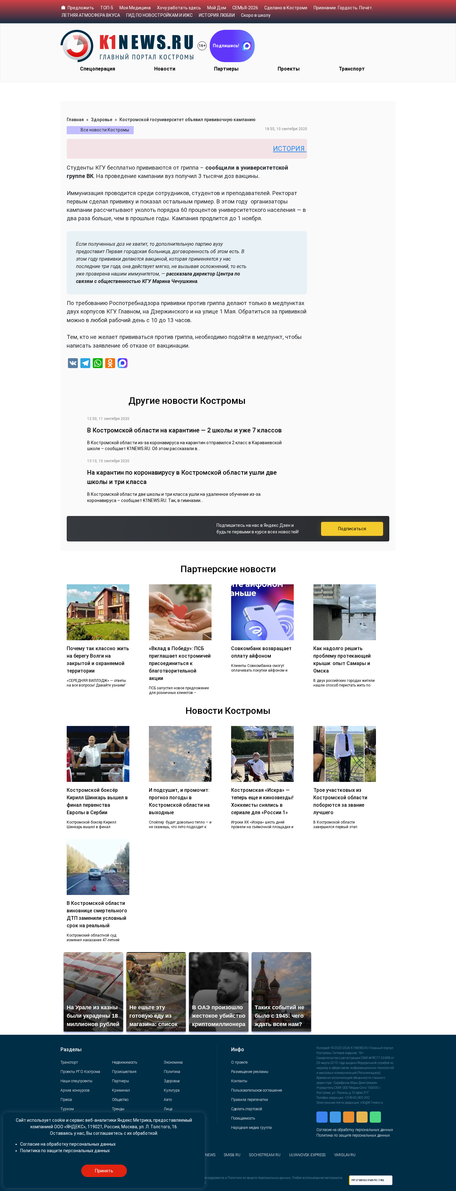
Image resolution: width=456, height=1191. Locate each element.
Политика (172, 1072)
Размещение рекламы (249, 1072)
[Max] (122, 364)
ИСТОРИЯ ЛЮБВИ (217, 15)
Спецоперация (97, 69)
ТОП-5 (106, 7)
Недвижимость (124, 1062)
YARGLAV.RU (344, 1155)
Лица (168, 1109)
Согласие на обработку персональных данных (354, 1130)
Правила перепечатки (249, 1099)
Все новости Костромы (105, 129)
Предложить (81, 7)
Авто (168, 1099)
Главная (75, 119)
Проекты (289, 69)
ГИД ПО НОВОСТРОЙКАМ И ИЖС (159, 15)
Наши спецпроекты (76, 1081)
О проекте (239, 1062)
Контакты (239, 1081)
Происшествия (124, 1072)
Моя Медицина (135, 7)
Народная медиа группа (251, 1127)
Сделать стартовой (246, 1109)
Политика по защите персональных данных (353, 1135)
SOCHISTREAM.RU (264, 1155)
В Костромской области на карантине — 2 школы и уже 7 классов (184, 430)
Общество (120, 1099)
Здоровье (101, 119)
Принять (104, 1171)
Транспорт (352, 69)
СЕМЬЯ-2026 (245, 7)
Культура (172, 1090)
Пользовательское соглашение (256, 1090)
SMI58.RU (232, 1155)
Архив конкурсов (75, 1090)
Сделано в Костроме (285, 7)
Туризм (67, 1109)
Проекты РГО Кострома (80, 1072)
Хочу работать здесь (179, 7)
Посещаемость (243, 1118)
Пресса (66, 1099)
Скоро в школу (255, 15)
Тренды (118, 1109)
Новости (164, 69)
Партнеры (226, 69)
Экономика (173, 1062)
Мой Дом (216, 7)
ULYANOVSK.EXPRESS (307, 1155)
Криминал (121, 1090)
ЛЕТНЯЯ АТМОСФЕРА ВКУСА (90, 15)
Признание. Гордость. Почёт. (343, 7)
